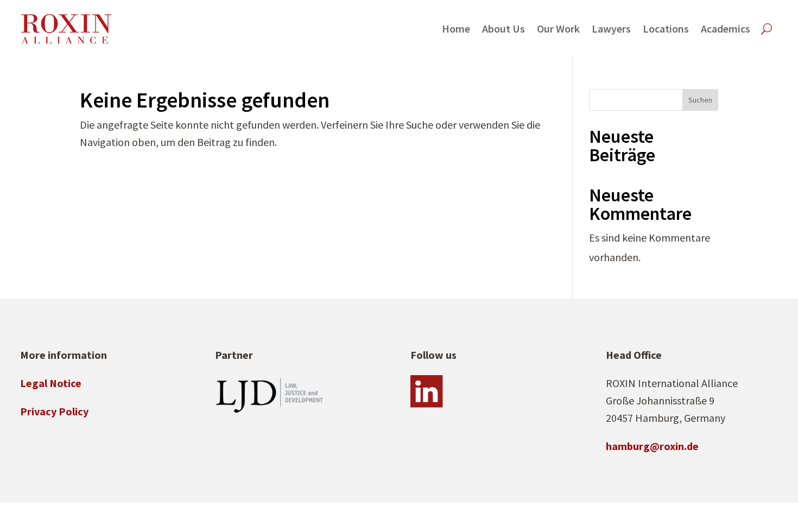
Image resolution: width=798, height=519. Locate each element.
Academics (725, 28)
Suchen (700, 100)
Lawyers (611, 28)
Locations (666, 28)
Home (456, 28)
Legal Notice (50, 383)
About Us (503, 28)
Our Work (558, 28)
